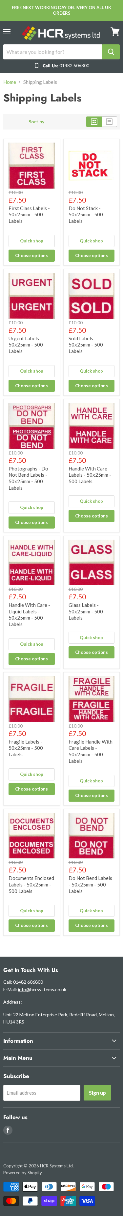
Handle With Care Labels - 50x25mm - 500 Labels (90, 475)
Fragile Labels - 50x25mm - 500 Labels (26, 748)
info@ (24, 989)
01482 (20, 982)
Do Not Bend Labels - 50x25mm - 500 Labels (90, 884)
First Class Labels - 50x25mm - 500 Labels (29, 214)
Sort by (37, 121)
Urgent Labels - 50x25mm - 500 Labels (26, 344)
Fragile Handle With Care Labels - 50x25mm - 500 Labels (91, 751)
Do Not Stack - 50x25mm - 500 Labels (86, 214)
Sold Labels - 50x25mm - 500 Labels (86, 344)
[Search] (111, 51)
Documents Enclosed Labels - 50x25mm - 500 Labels (31, 884)
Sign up (97, 1092)
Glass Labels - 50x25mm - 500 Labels (86, 611)
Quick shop (31, 240)
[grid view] (94, 121)
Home (9, 82)
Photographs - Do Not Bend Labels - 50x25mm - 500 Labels (28, 478)
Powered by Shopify (22, 1172)
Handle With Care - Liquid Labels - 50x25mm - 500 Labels (29, 614)
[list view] (109, 121)
